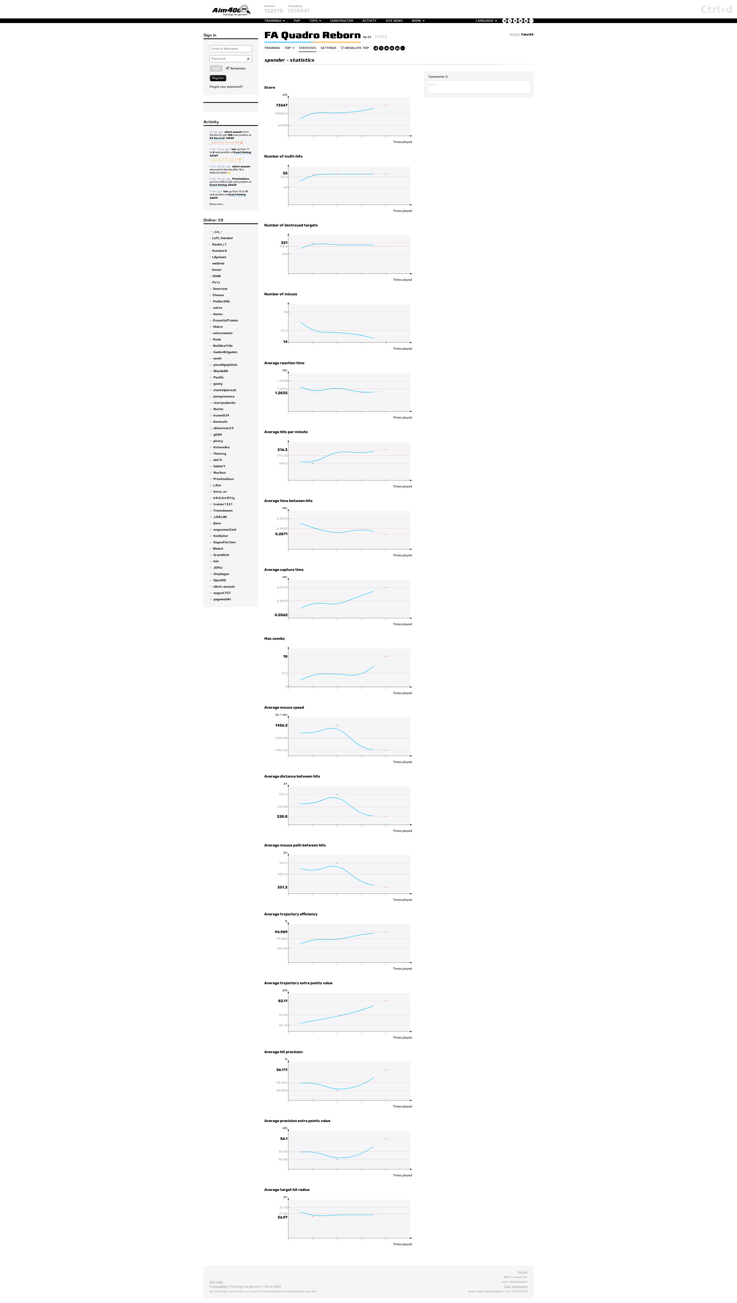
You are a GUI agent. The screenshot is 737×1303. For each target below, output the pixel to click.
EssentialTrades (225, 320)
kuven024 (221, 415)
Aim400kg (220, 1286)
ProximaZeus (240, 178)
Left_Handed (222, 238)
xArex (217, 308)
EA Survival (217, 138)
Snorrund (220, 289)
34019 (214, 198)
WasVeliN (220, 371)
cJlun (217, 485)
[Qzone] (392, 48)
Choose (218, 295)
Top (288, 48)
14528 (230, 138)
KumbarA (219, 251)
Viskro (218, 327)
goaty (217, 384)
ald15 (217, 460)
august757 (222, 593)
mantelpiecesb (224, 390)
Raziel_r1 (219, 244)
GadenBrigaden (225, 352)
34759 (214, 155)
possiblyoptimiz (225, 365)
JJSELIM (220, 517)
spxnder (274, 60)
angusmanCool (224, 530)
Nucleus (219, 473)
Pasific (218, 377)
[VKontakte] (386, 48)
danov (217, 314)
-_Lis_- (217, 232)
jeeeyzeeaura (224, 396)
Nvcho (218, 409)
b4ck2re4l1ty (224, 498)
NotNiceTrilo (223, 346)
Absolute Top (357, 48)
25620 (232, 184)
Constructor (341, 21)
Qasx (217, 523)
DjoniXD (219, 580)
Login (216, 68)
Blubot (218, 549)
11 (246, 191)
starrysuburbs (224, 403)
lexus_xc (220, 492)
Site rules (216, 1282)
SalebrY (219, 466)
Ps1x (216, 282)
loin (233, 149)
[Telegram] (375, 48)
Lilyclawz (219, 257)
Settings (328, 48)
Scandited (221, 555)
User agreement (515, 1286)
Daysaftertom (224, 542)
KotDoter (220, 536)
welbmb (218, 263)
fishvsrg (219, 454)
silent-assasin (234, 131)
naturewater (223, 333)
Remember (238, 68)
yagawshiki (222, 599)
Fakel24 (527, 34)
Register (218, 78)
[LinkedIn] (397, 48)
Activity (369, 21)
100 (230, 135)
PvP (297, 21)
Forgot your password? (226, 86)
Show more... (217, 204)
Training (272, 48)
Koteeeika (221, 447)
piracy (218, 441)
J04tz (218, 568)
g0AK (217, 435)
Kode (217, 339)
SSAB (216, 276)
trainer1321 (223, 504)
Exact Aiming (242, 152)
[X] (381, 48)
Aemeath (220, 422)
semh (217, 358)
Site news (394, 21)
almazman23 (223, 428)
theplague (221, 574)
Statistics (307, 48)
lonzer (217, 270)
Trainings (272, 21)
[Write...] (479, 87)
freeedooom (223, 511)
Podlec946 (221, 301)
